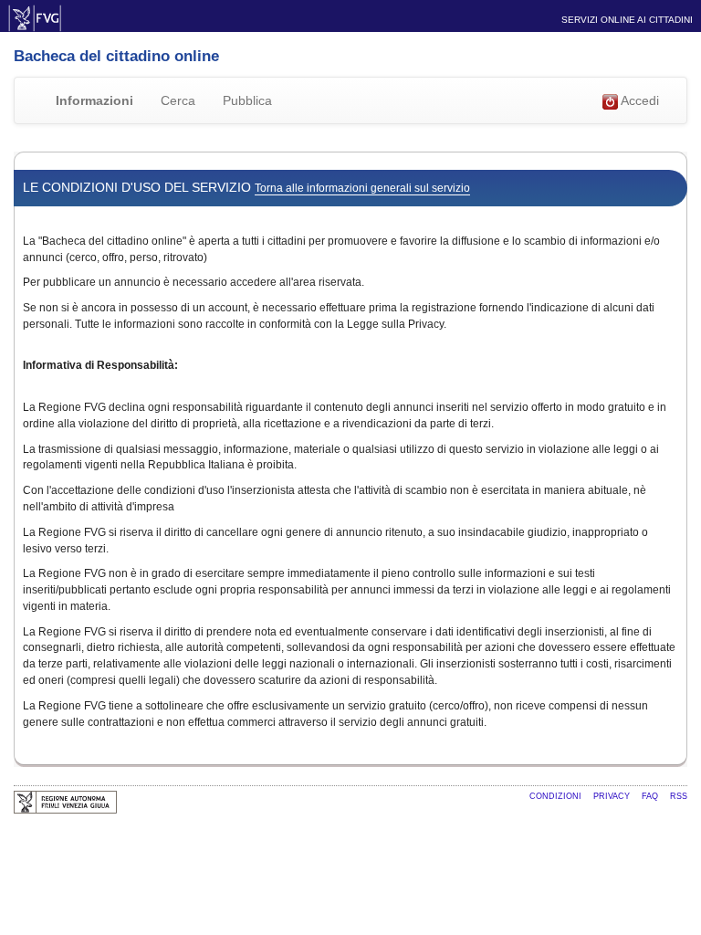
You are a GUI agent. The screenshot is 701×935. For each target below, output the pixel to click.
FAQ (651, 796)
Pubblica (247, 100)
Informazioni (94, 100)
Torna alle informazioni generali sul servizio (362, 188)
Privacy (613, 796)
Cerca (178, 100)
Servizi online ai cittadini (627, 20)
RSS (678, 796)
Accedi (638, 100)
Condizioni (556, 796)
